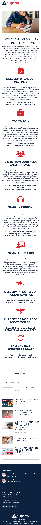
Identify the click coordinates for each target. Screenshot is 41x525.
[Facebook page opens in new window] (3, 506)
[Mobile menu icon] (38, 3)
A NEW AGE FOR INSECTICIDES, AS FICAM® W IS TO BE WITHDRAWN (26, 450)
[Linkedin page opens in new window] (12, 506)
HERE (23, 275)
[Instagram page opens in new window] (15, 506)
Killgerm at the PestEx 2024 (25, 388)
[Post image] (7, 391)
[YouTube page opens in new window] (9, 506)
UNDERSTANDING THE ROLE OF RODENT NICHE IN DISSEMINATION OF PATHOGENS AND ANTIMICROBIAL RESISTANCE (27, 426)
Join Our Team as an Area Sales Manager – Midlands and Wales (21, 480)
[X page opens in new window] (6, 506)
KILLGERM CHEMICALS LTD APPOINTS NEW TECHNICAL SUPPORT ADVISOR (25, 413)
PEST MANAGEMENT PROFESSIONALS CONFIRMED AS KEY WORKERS (26, 439)
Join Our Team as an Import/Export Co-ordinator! (23, 474)
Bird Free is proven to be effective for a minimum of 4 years (27, 400)
